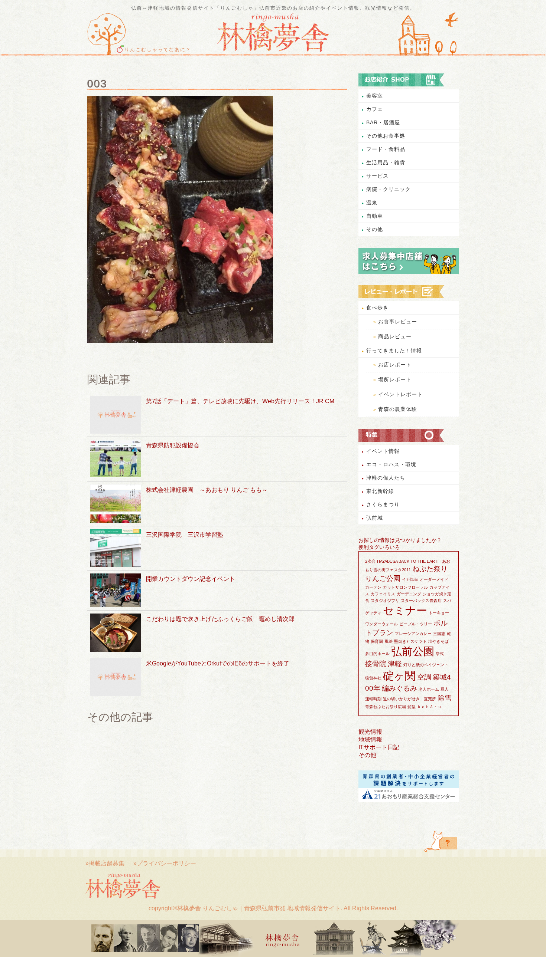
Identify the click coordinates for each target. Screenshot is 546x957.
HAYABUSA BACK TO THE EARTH (409, 561)
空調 (424, 677)
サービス (377, 176)
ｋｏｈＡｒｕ (429, 706)
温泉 (371, 202)
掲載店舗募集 (106, 863)
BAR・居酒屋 (383, 122)
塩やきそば (438, 641)
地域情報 (370, 739)
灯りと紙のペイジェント (425, 664)
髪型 (411, 706)
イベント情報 (383, 451)
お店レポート (395, 365)
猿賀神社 (373, 678)
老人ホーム (429, 689)
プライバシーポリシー (166, 863)
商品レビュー (395, 336)
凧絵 (388, 641)
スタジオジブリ (385, 600)
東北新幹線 (380, 491)
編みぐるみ (399, 688)
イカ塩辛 (410, 579)
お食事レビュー (397, 322)
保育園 (377, 641)
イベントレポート (400, 394)
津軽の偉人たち (385, 478)
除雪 (445, 698)
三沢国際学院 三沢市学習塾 (184, 535)
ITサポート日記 (378, 747)
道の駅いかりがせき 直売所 (409, 699)
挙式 (440, 653)
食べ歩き (377, 307)
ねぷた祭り (430, 569)
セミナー (405, 610)
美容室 (374, 96)
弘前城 (374, 518)
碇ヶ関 (399, 676)
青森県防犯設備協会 (172, 445)
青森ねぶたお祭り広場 (385, 706)
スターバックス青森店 (421, 600)
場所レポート (395, 379)
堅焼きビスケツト (410, 641)
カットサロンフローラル (405, 587)
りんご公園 (382, 578)
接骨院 (375, 664)
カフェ (374, 109)
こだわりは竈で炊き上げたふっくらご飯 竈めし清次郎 (220, 619)
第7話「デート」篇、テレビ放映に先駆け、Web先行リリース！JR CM (240, 401)
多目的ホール (377, 653)
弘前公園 (412, 651)
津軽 (395, 664)
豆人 (445, 689)
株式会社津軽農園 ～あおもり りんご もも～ (207, 490)
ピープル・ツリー (415, 624)
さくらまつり (383, 504)
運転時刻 (373, 699)
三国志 (439, 633)
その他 (374, 229)
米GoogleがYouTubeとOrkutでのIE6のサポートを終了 (217, 663)
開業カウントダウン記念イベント (190, 579)
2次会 (370, 561)
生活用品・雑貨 (385, 162)
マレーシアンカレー (413, 633)
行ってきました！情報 (394, 350)
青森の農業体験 (397, 409)
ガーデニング (409, 594)
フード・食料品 (385, 149)
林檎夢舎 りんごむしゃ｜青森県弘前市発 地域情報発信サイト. (259, 908)
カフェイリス (383, 594)
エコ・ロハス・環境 (391, 464)
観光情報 (370, 732)
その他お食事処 (385, 136)
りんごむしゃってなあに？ (157, 49)
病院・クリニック (388, 189)
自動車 (374, 216)
